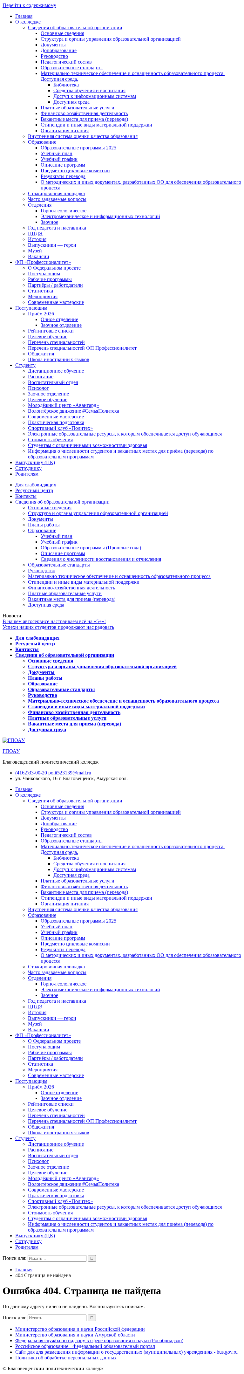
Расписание (40, 376)
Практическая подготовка (56, 422)
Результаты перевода (63, 176)
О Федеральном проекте (54, 268)
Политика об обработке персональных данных (66, 1357)
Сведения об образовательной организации (75, 27)
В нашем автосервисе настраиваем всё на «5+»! (54, 621)
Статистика (40, 290)
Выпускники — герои (52, 245)
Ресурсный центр (34, 490)
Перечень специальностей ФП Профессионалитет (82, 348)
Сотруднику (28, 468)
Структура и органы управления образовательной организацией (111, 39)
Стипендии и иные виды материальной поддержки (96, 124)
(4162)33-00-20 (31, 772)
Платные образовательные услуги (77, 107)
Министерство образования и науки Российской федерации (80, 1329)
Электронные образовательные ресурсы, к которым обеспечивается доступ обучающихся (125, 433)
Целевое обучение (47, 336)
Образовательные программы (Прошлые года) (91, 547)
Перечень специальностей (56, 342)
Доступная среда (71, 102)
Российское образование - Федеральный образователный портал (85, 1346)
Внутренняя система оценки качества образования (83, 136)
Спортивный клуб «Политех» (60, 428)
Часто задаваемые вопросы (57, 199)
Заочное (49, 222)
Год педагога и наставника (57, 227)
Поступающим (44, 273)
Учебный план (56, 153)
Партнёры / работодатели (55, 285)
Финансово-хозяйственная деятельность (84, 113)
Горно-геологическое (63, 210)
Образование (42, 142)
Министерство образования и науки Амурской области (75, 1334)
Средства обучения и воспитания (89, 90)
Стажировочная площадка (56, 193)
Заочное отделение (61, 325)
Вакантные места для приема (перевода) (84, 119)
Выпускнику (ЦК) (35, 462)
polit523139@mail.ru (69, 772)
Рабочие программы (50, 279)
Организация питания (65, 130)
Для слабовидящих (35, 484)
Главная (23, 16)
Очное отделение (59, 319)
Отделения (39, 205)
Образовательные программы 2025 (78, 147)
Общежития (41, 353)
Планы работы (44, 524)
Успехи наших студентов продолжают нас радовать (58, 627)
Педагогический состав (66, 62)
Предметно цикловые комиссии (75, 170)
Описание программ (63, 165)
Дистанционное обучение (56, 371)
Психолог (38, 388)
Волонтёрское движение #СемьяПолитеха (73, 411)
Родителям (26, 474)
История (37, 239)
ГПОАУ (11, 751)
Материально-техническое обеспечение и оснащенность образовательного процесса (119, 576)
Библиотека (66, 84)
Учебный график (59, 159)
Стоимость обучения (50, 439)
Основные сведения (62, 33)
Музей (35, 250)
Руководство (54, 56)
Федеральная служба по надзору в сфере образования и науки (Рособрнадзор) (99, 1340)
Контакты (26, 496)
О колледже (28, 21)
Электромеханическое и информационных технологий (100, 216)
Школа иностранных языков (58, 359)
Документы (53, 44)
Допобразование (59, 50)
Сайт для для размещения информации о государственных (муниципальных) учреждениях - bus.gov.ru (126, 1352)
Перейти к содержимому (29, 5)
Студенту (25, 365)
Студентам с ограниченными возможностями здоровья (87, 445)
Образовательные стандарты (72, 67)
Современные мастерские (56, 302)
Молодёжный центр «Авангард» (63, 405)
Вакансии (38, 256)
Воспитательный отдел (53, 382)
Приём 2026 (41, 313)
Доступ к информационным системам (94, 96)
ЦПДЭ (35, 233)
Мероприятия (43, 296)
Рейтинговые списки (51, 330)
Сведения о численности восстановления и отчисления (101, 559)
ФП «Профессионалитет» (43, 262)
